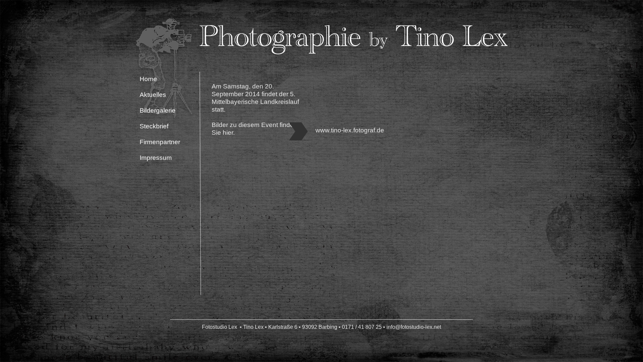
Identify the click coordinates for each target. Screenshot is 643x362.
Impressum (156, 157)
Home (148, 78)
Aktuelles (153, 94)
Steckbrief (154, 126)
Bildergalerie (157, 110)
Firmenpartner (160, 141)
